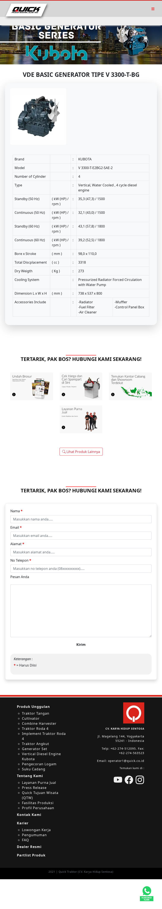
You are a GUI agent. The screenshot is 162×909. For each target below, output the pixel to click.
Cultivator (31, 718)
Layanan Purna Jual (39, 782)
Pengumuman (34, 835)
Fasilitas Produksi (38, 803)
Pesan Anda (19, 576)
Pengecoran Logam (39, 764)
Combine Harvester (39, 723)
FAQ (25, 840)
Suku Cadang (33, 769)
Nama (16, 511)
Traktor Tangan (35, 713)
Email (16, 527)
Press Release (34, 787)
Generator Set (34, 748)
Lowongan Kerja (36, 830)
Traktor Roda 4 (35, 728)
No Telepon (20, 560)
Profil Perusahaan (38, 808)
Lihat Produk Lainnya (83, 451)
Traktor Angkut (35, 743)
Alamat (17, 544)
